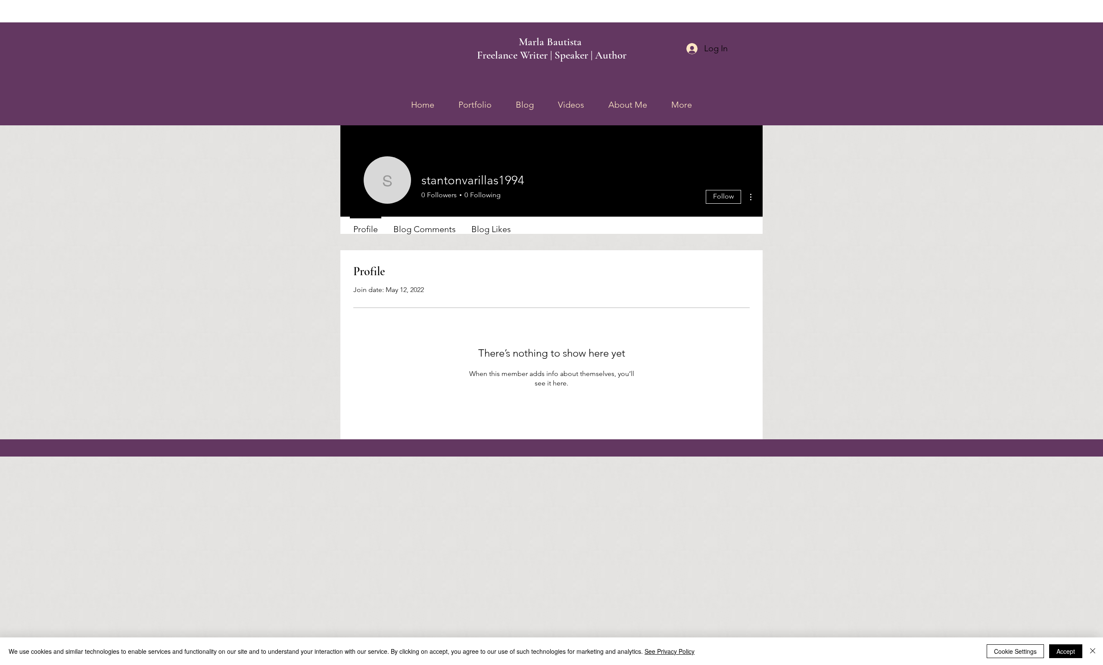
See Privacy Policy (670, 651)
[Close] (1092, 651)
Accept (1065, 651)
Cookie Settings (1015, 651)
